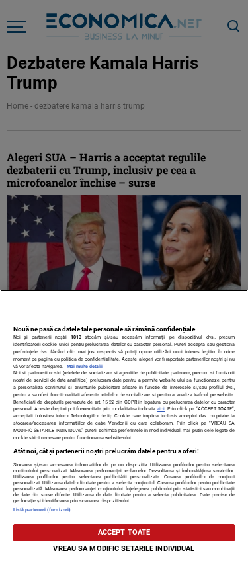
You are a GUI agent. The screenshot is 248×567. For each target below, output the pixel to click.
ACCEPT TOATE (124, 532)
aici (161, 409)
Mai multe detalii (85, 366)
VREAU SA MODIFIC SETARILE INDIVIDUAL (123, 549)
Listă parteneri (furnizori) (42, 510)
